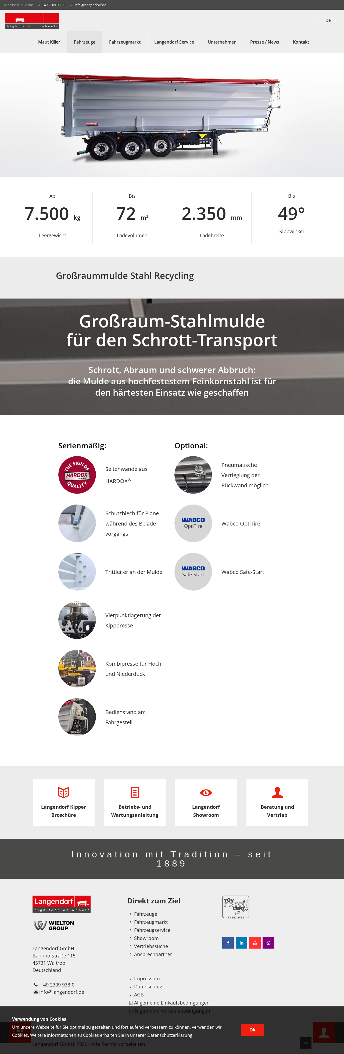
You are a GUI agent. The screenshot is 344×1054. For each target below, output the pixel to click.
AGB (139, 994)
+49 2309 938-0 (53, 4)
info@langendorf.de (90, 4)
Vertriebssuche (151, 946)
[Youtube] (255, 943)
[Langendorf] (77, 904)
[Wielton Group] (77, 925)
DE (328, 20)
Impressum (147, 978)
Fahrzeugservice (152, 930)
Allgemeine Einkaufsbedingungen (172, 1002)
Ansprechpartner (153, 954)
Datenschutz (148, 986)
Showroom (146, 938)
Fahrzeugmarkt (151, 922)
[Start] (32, 20)
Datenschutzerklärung (169, 1035)
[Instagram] (268, 943)
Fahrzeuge (145, 914)
